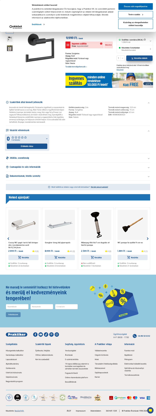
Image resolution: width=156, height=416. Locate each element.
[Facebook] (35, 334)
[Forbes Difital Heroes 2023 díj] (17, 397)
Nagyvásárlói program (14, 381)
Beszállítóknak (70, 382)
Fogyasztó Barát (71, 373)
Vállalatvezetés (101, 351)
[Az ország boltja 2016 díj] (43, 397)
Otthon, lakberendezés (44, 355)
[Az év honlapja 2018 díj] (25, 397)
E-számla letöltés (71, 359)
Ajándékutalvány (12, 364)
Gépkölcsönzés (12, 377)
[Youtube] (41, 334)
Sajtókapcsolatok (101, 373)
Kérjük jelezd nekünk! (99, 187)
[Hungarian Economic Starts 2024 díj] (9, 397)
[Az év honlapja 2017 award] (53, 397)
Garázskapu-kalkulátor (14, 355)
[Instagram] (57, 334)
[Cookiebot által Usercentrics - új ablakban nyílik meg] (15, 27)
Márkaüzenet (100, 368)
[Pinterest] (51, 334)
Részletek (120, 70)
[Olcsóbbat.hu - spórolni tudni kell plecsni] (86, 397)
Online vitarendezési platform (76, 377)
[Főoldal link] (16, 334)
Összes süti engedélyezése (135, 6)
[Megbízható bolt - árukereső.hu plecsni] (62, 397)
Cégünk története (101, 355)
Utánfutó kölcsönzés (14, 373)
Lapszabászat (11, 359)
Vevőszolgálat (70, 351)
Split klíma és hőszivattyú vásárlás (134, 369)
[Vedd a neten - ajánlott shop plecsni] (72, 397)
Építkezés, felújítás (42, 351)
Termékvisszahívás (131, 375)
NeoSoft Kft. (19, 411)
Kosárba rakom (140, 58)
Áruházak (69, 355)
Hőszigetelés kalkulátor (15, 351)
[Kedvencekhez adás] (9, 211)
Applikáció (128, 355)
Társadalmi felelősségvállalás (106, 364)
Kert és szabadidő (42, 359)
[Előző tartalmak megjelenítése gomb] (8, 238)
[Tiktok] (46, 334)
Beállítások (36, 24)
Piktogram (128, 359)
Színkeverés (10, 368)
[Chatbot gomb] (150, 410)
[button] (144, 41)
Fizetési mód (129, 351)
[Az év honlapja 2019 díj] (34, 397)
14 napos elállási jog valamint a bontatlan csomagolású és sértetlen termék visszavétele (77, 366)
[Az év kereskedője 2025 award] (98, 397)
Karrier (97, 377)
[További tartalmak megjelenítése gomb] (10, 74)
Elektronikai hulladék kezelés (135, 364)
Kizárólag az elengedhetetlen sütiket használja (135, 23)
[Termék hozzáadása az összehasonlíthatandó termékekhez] (12, 210)
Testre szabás (134, 14)
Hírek (97, 359)
